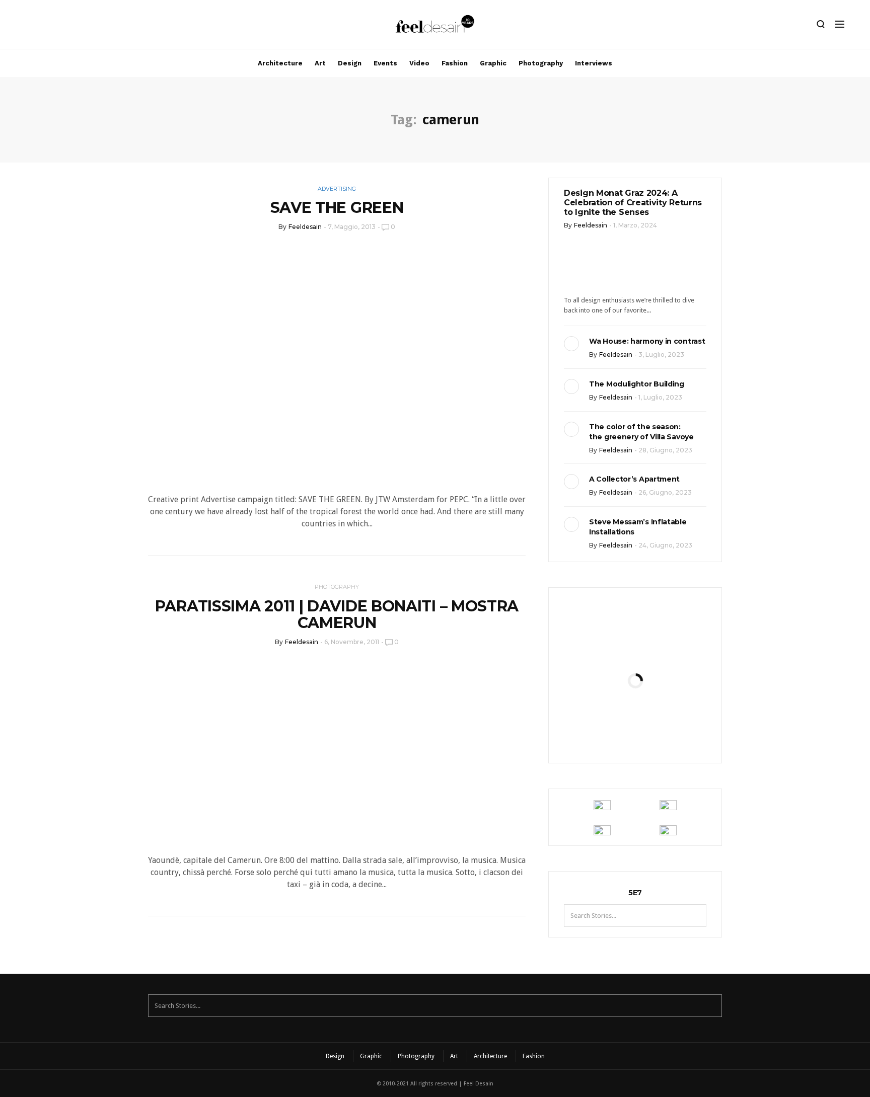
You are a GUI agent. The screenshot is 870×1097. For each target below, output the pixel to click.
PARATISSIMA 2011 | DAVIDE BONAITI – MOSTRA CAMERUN (337, 614)
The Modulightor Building (636, 383)
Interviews (593, 63)
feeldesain (305, 226)
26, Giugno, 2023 (665, 492)
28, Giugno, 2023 (665, 450)
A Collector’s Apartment (634, 479)
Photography (541, 63)
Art (320, 63)
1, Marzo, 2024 (635, 225)
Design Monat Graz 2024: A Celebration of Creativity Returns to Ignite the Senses (633, 202)
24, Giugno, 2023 (665, 545)
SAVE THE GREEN (337, 207)
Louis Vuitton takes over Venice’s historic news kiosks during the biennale (634, 646)
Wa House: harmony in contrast (647, 341)
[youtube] (78, 26)
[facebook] (43, 26)
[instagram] (26, 26)
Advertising (337, 188)
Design (349, 63)
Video (419, 63)
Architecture (280, 63)
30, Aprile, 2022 (659, 732)
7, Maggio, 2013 (352, 226)
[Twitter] (60, 26)
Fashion (455, 63)
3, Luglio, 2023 (661, 354)
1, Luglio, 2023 (660, 397)
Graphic (493, 63)
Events (385, 63)
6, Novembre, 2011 (351, 642)
